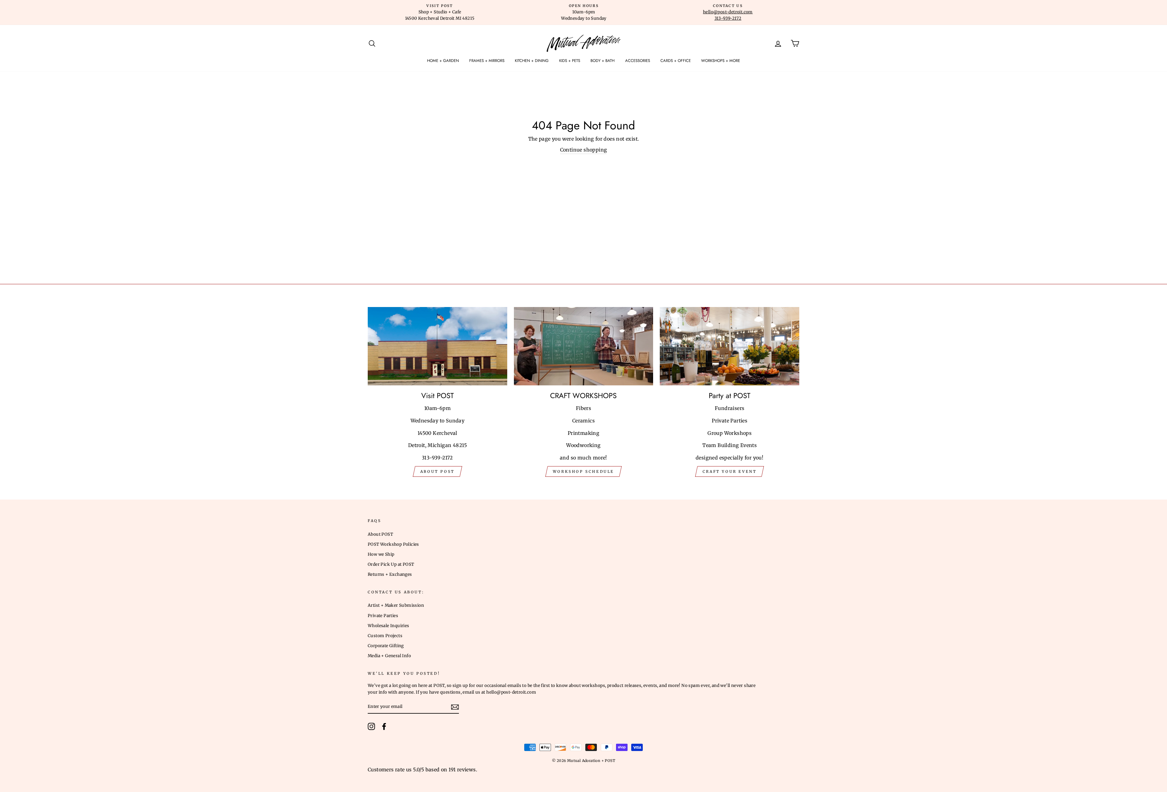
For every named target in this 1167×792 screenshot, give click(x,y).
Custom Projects (385, 635)
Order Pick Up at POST (391, 564)
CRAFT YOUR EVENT (730, 471)
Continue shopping (583, 150)
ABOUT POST (437, 471)
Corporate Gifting (386, 645)
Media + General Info (389, 655)
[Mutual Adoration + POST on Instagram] (371, 726)
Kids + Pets (569, 60)
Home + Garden (443, 60)
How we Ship (381, 554)
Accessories (637, 60)
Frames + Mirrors (486, 60)
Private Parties (383, 615)
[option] (440, 12)
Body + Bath (602, 60)
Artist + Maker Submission (396, 605)
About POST (380, 534)
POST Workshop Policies (393, 544)
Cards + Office (675, 60)
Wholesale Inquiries (388, 625)
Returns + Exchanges (390, 574)
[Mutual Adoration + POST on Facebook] (384, 726)
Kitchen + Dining (532, 60)
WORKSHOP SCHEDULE (583, 471)
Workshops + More (720, 60)
